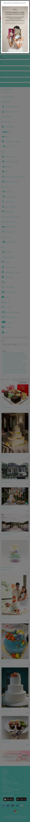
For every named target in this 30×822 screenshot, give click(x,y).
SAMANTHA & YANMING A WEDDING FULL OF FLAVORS (15, 479)
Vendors (9, 344)
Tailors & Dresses (16, 368)
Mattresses (5, 365)
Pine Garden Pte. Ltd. (6, 407)
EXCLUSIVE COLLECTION (8, 567)
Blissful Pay (5, 772)
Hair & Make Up (12, 362)
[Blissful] (8, 799)
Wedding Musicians (15, 369)
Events (4, 777)
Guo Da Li (4, 405)
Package (6, 379)
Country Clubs (11, 358)
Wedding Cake (5, 453)
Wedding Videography (8, 372)
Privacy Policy (6, 788)
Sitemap (4, 774)
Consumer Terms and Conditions (11, 789)
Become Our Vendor (6, 0)
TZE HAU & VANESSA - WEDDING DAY (11, 532)
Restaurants (15, 366)
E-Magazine (5, 770)
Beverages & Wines (7, 354)
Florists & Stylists (12, 360)
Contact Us (5, 786)
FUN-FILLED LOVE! (6, 740)
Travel (22, 368)
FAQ (3, 769)
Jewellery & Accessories (21, 363)
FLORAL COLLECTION (7, 708)
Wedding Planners (14, 371)
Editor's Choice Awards (21, 358)
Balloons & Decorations (8, 352)
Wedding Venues (23, 371)
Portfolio (11, 379)
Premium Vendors (6, 366)
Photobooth (23, 365)
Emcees (5, 360)
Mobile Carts (12, 365)
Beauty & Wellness (19, 352)
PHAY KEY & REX (6, 506)
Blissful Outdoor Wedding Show (10, 783)
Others (17, 365)
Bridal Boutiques (17, 355)
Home (3, 344)
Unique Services (6, 369)
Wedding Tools (6, 781)
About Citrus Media (7, 791)
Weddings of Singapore (20, 372)
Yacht (3, 374)
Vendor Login (15, 0)
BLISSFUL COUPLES (6, 615)
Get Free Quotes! (5, 2)
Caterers (15, 357)
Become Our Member (15, 2)
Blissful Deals (9, 355)
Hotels (18, 362)
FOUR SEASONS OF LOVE (8, 659)
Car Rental (10, 357)
